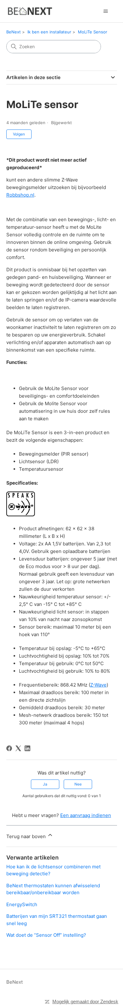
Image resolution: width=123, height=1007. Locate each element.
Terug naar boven (26, 836)
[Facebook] (9, 748)
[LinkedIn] (27, 748)
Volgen (19, 134)
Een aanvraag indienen (85, 815)
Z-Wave (98, 685)
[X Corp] (18, 748)
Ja (45, 784)
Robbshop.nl (20, 195)
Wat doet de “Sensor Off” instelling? (46, 935)
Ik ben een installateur (49, 31)
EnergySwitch (21, 904)
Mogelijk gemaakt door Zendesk (85, 1001)
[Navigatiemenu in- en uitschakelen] (106, 11)
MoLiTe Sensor (92, 31)
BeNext (13, 31)
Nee (78, 784)
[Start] (29, 11)
